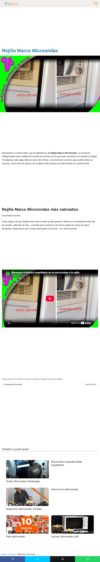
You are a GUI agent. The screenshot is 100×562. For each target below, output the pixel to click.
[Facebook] (12, 559)
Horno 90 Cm (90, 384)
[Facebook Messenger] (37, 559)
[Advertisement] (50, 28)
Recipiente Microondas (13, 384)
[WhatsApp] (87, 559)
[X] (62, 559)
